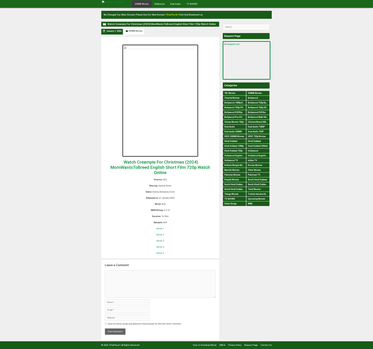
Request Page (251, 345)
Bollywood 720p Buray (258, 103)
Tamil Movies (254, 189)
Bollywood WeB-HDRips (259, 117)
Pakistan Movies (232, 175)
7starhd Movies (232, 98)
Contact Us (266, 345)
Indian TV (252, 160)
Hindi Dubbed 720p (233, 151)
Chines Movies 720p (234, 122)
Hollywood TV (231, 160)
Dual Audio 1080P (256, 127)
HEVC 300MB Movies (234, 136)
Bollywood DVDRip (233, 112)
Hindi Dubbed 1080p (234, 146)
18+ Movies (229, 93)
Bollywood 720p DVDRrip (235, 107)
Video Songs (230, 203)
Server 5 (160, 253)
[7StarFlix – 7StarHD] (115, 3)
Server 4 (160, 247)
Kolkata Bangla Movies (235, 165)
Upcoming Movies (256, 199)
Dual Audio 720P (256, 131)
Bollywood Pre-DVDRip (235, 117)
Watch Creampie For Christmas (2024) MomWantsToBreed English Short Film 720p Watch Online (160, 167)
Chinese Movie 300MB (258, 122)
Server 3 (160, 241)
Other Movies (254, 170)
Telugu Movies (231, 194)
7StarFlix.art (114, 345)
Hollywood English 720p (259, 155)
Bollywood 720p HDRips (259, 107)
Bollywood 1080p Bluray (235, 103)
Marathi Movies (231, 170)
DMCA (222, 345)
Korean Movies (255, 165)
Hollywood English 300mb (235, 155)
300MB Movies (142, 4)
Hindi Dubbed (230, 141)
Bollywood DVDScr (257, 112)
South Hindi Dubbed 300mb (259, 184)
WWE (250, 203)
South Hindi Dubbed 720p (235, 189)
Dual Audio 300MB (233, 131)
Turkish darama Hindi (258, 194)
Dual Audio (175, 4)
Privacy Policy (234, 345)
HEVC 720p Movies (257, 136)
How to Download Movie (205, 345)
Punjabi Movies (231, 179)
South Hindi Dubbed (257, 179)
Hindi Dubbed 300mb (258, 146)
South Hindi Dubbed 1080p (235, 184)
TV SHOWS (191, 4)
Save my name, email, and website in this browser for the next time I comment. (145, 324)
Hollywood (253, 151)
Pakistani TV (254, 175)
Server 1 (160, 228)
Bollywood (159, 4)
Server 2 (160, 234)
